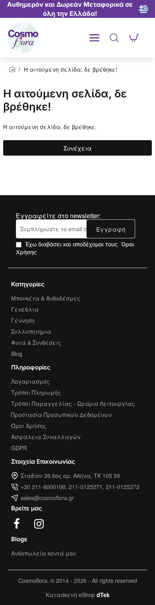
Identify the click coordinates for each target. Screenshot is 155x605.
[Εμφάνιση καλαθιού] (134, 37)
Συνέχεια (78, 148)
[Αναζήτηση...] (114, 37)
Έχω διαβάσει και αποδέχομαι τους (75, 248)
